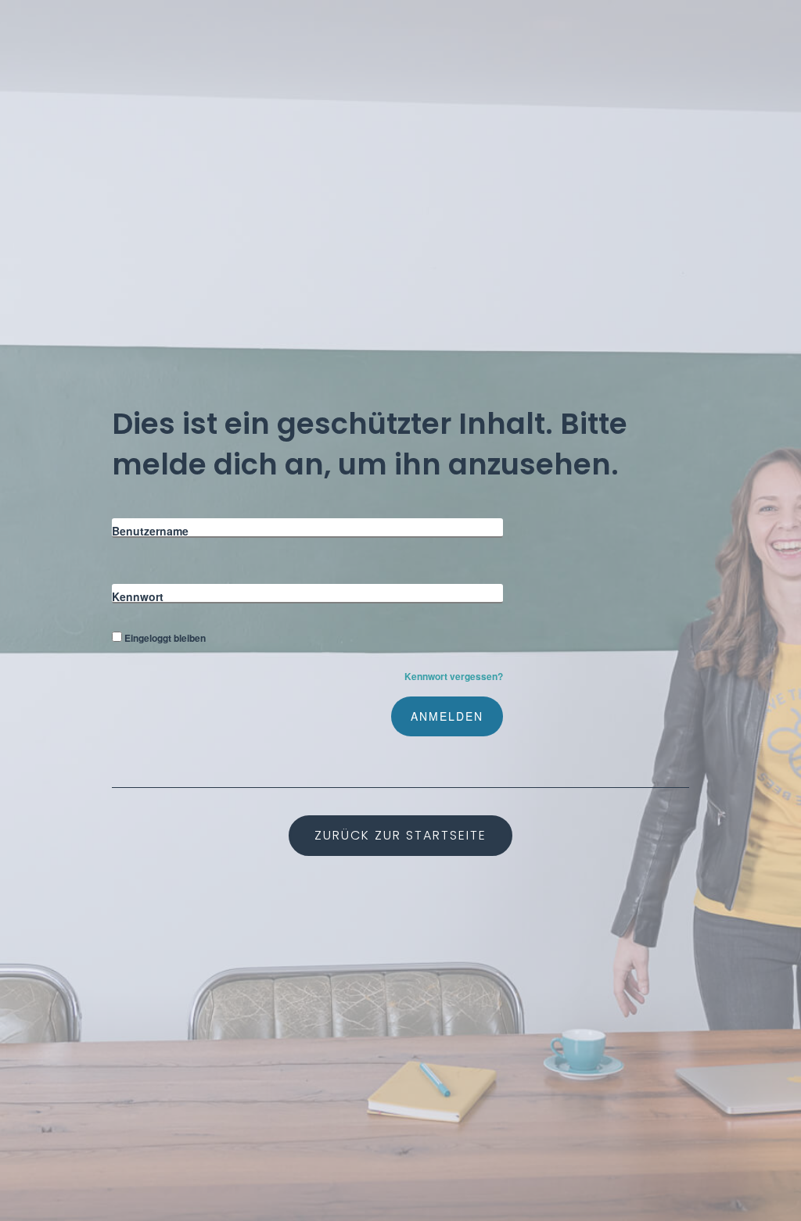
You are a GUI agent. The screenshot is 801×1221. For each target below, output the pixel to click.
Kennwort (137, 596)
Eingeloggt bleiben (165, 637)
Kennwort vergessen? (453, 676)
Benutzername (150, 530)
